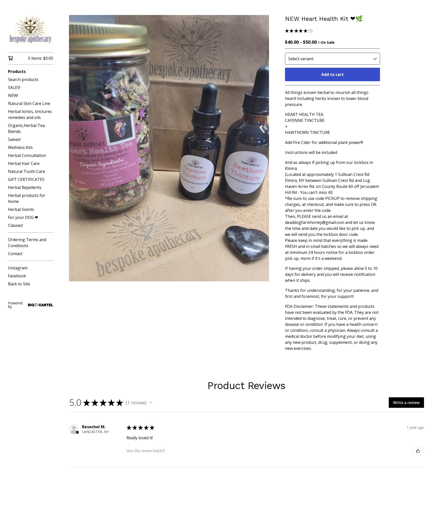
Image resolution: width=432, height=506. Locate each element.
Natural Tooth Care (26, 171)
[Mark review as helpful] (418, 451)
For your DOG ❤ (23, 217)
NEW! (13, 95)
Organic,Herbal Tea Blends (26, 128)
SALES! (14, 87)
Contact (15, 253)
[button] (151, 403)
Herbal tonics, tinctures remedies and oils (30, 114)
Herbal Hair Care (24, 163)
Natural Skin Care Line (29, 103)
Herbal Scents (21, 209)
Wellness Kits (20, 147)
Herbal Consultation (27, 155)
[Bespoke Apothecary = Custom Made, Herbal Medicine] (30, 29)
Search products (23, 79)
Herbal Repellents (25, 187)
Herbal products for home (26, 198)
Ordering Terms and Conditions (27, 242)
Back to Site (19, 284)
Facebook (17, 276)
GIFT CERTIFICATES (26, 179)
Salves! (14, 139)
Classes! (15, 225)
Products (17, 71)
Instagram (18, 268)
